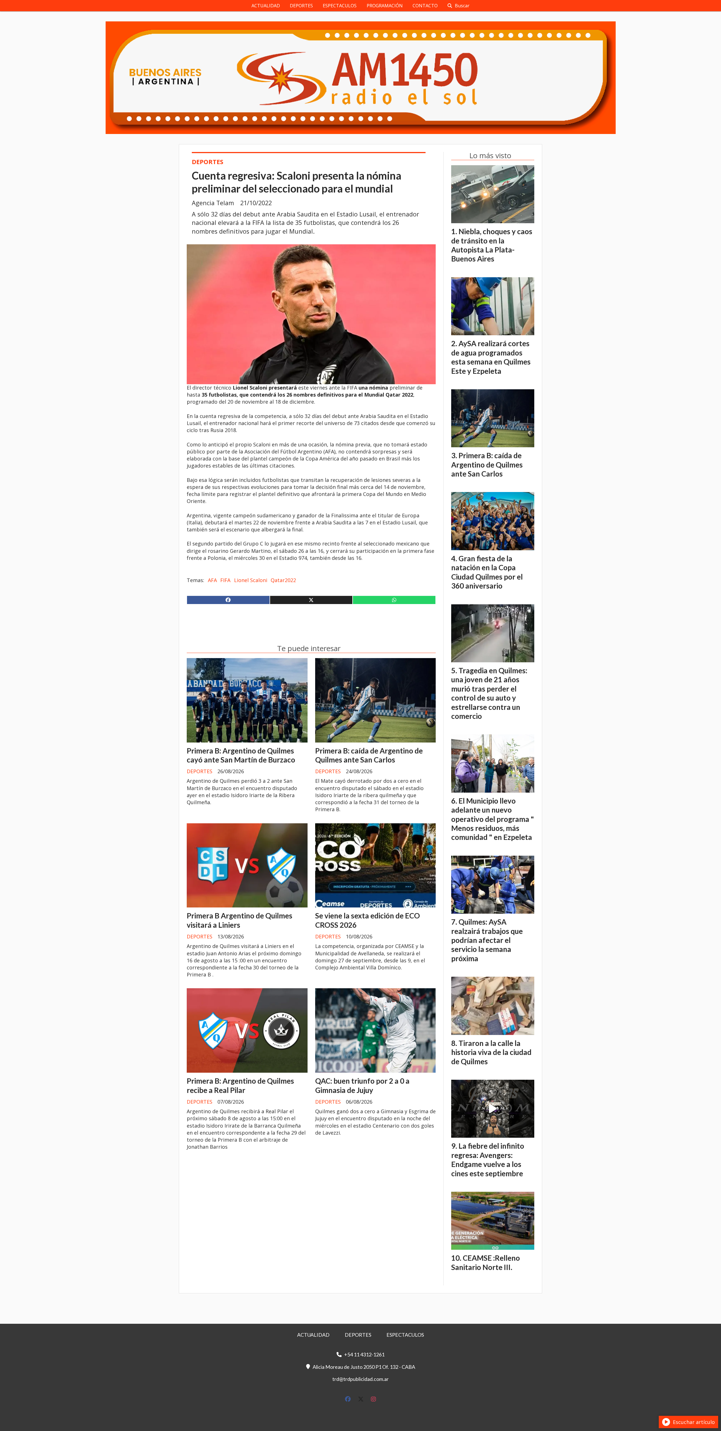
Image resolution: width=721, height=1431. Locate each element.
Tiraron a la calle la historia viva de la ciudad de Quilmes (491, 1052)
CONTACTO (425, 6)
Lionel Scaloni (250, 580)
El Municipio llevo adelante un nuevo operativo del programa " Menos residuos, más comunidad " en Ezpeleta (492, 819)
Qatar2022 (283, 580)
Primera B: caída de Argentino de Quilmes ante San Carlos (369, 755)
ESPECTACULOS (340, 6)
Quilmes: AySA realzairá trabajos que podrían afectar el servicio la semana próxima (487, 940)
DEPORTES (301, 6)
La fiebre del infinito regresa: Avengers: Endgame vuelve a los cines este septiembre (487, 1159)
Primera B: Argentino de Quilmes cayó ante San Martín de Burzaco (241, 755)
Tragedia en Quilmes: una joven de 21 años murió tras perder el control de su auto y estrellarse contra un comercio (489, 693)
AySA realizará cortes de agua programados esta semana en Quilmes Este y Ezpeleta (491, 357)
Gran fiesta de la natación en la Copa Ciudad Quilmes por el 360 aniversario (487, 572)
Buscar (462, 6)
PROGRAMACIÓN (385, 6)
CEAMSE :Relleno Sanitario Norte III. (485, 1262)
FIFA (225, 580)
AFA (212, 580)
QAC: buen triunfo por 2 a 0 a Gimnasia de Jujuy (362, 1085)
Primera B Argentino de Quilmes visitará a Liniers (239, 920)
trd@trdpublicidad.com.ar (360, 1379)
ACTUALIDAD (266, 6)
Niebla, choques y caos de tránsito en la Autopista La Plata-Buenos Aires (491, 245)
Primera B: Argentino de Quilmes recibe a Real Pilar (240, 1085)
